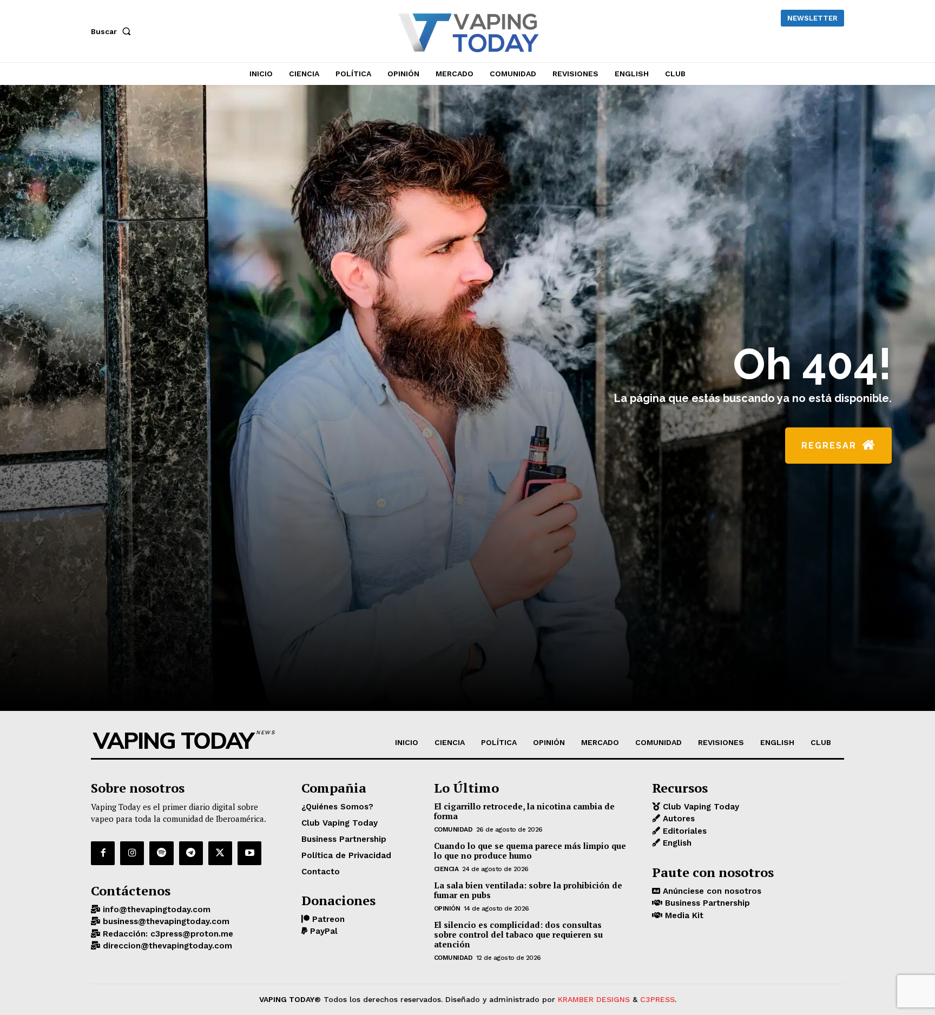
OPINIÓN (447, 908)
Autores (677, 818)
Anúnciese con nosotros (710, 891)
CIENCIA (446, 869)
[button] (113, 31)
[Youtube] (249, 853)
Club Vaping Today (699, 807)
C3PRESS (657, 999)
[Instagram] (132, 853)
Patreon (327, 919)
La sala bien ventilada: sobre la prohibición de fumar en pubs (528, 890)
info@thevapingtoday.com (155, 909)
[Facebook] (103, 853)
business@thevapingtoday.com (164, 921)
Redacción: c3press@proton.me (166, 934)
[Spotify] (161, 853)
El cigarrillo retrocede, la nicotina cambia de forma (524, 811)
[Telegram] (191, 853)
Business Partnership (706, 903)
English (676, 843)
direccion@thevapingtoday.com (166, 946)
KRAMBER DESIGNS (594, 999)
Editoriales (683, 831)
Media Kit (682, 915)
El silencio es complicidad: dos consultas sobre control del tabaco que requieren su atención (518, 934)
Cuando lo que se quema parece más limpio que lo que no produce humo (530, 850)
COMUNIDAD (453, 829)
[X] (220, 853)
